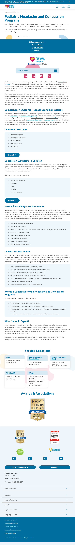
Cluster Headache (16, 143)
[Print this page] (25, 76)
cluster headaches (52, 118)
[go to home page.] (21, 6)
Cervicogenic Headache (18, 137)
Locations (37, 50)
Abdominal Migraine (17, 135)
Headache (14, 183)
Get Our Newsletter (21, 467)
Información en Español (11, 520)
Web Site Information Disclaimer (13, 530)
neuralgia (53, 120)
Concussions (14, 146)
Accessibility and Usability (11, 523)
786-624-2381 (38, 48)
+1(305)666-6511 (14, 478)
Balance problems (16, 192)
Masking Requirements (10, 533)
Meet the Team (37, 45)
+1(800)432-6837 (17, 482)
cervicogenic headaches (34, 120)
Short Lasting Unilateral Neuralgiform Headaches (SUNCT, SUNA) (31, 149)
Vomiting (13, 189)
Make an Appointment (36, 42)
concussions (13, 116)
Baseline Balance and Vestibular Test (22, 284)
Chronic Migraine (16, 140)
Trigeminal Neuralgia (17, 149)
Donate (55, 467)
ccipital (48, 120)
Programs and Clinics (10, 12)
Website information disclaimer (21, 2)
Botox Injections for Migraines (20, 241)
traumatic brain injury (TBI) (28, 116)
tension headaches (37, 118)
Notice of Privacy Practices (11, 526)
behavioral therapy (24, 235)
